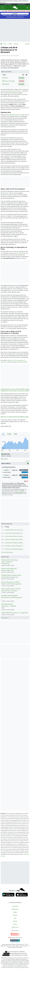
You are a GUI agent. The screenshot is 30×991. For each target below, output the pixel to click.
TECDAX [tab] (9, 434)
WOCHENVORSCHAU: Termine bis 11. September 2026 (8, 606)
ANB (15, 918)
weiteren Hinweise (19, 492)
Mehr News (4, 617)
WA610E (6, 475)
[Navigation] (3, 7)
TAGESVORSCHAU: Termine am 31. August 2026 (14, 613)
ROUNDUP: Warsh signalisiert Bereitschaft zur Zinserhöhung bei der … (11, 597)
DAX (8, 4)
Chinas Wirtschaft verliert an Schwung (15, 533)
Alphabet (6, 84)
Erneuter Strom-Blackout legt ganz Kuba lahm (17, 549)
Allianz (6, 78)
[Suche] (27, 7)
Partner (10, 44)
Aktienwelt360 (16, 44)
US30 (22, 4)
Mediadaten (15, 909)
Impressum (15, 906)
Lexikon (15, 912)
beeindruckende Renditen (14, 91)
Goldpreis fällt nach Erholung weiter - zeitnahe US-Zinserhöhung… (9, 561)
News (5, 44)
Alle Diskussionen (8, 552)
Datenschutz (15, 927)
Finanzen (15, 915)
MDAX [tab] (15, 434)
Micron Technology (9, 81)
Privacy (15, 924)
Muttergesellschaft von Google (16, 115)
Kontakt (15, 921)
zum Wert (5, 459)
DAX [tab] (3, 434)
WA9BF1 (6, 470)
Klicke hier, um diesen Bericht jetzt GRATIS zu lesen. (15, 417)
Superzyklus (15, 290)
